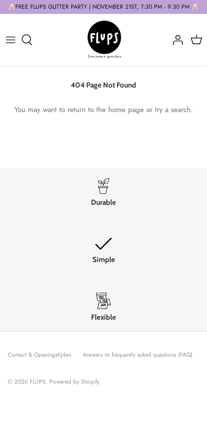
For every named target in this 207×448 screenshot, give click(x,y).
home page (126, 109)
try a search (173, 109)
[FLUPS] (104, 40)
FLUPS (38, 381)
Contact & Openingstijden (39, 354)
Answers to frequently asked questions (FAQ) (138, 354)
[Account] (175, 39)
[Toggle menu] (10, 39)
